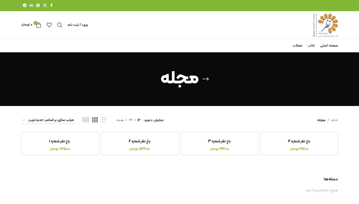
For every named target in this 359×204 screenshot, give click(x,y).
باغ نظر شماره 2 (140, 141)
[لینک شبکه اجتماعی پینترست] (38, 6)
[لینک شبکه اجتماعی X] (44, 6)
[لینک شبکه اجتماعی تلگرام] (24, 6)
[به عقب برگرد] (205, 79)
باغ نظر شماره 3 (219, 141)
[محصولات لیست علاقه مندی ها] (49, 25)
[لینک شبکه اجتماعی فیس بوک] (51, 6)
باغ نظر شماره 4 (299, 141)
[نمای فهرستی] (103, 120)
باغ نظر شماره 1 (59, 141)
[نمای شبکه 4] (95, 120)
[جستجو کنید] (59, 25)
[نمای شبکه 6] (85, 120)
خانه (334, 120)
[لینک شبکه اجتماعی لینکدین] (31, 6)
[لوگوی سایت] (325, 25)
